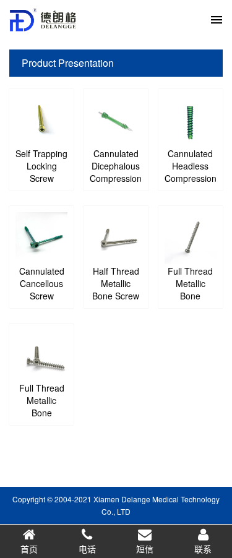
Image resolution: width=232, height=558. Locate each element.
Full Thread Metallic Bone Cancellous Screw (41, 413)
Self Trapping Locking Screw (41, 165)
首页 (29, 549)
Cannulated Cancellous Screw (41, 283)
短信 (144, 549)
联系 (203, 549)
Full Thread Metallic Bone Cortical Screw (190, 296)
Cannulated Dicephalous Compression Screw (116, 172)
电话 (87, 549)
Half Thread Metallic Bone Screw (115, 283)
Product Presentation (68, 63)
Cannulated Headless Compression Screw (191, 172)
